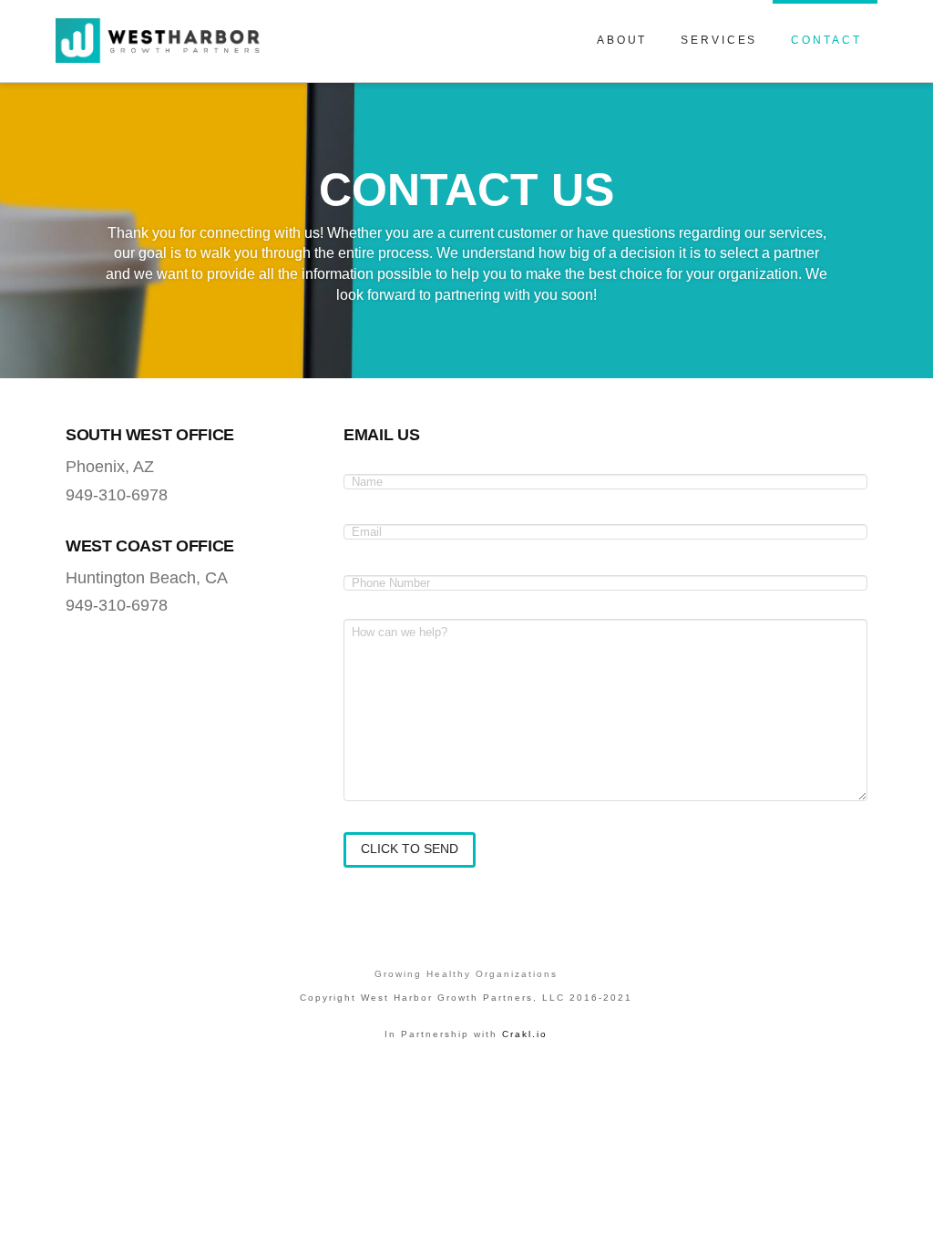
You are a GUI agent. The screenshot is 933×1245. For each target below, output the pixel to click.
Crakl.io (525, 1034)
